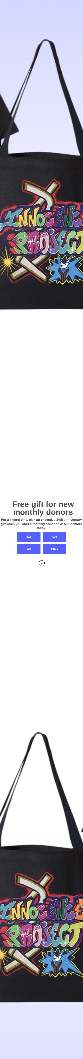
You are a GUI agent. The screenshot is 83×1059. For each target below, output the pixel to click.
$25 (29, 548)
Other (54, 549)
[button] (41, 524)
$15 (29, 536)
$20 (54, 536)
